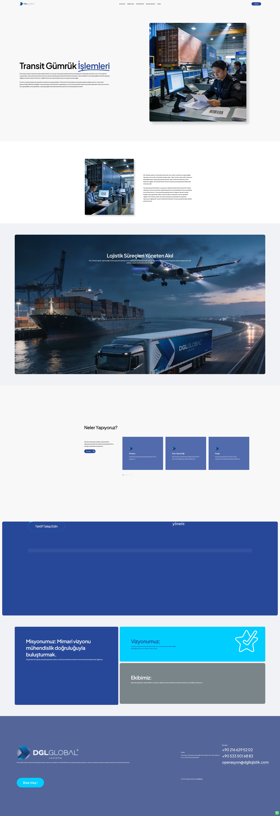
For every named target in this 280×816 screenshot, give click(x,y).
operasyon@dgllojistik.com (245, 762)
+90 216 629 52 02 (237, 749)
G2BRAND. (200, 779)
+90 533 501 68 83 (237, 756)
